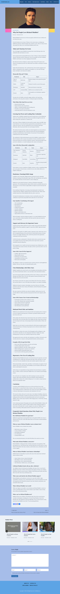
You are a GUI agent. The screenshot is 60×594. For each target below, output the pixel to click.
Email (26, 570)
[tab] (29, 541)
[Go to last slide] (7, 531)
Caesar (15, 34)
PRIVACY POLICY (34, 585)
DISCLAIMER (25, 585)
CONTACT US (55, 1)
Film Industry (16, 30)
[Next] (53, 531)
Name (13, 570)
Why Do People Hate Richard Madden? (41, 511)
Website (39, 570)
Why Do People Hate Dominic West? (18, 511)
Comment (14, 555)
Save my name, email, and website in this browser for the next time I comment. (26, 573)
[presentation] (13, 527)
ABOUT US (26, 583)
